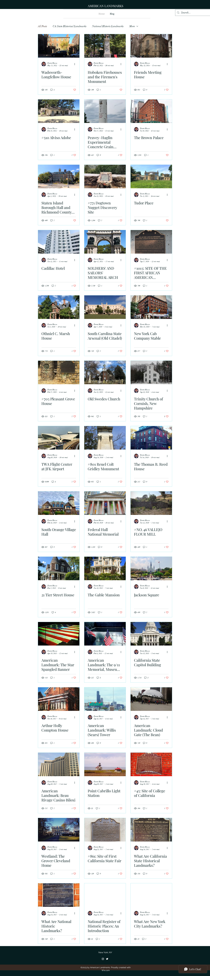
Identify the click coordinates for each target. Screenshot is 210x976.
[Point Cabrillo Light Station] (105, 764)
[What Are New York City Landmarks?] (151, 895)
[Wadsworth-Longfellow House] (58, 46)
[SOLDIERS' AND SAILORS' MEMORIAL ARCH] (105, 242)
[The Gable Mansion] (105, 568)
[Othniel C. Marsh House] (58, 307)
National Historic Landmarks (108, 26)
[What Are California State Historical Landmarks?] (151, 830)
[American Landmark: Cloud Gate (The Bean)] (151, 699)
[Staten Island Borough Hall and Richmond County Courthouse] (58, 176)
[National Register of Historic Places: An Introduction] (105, 895)
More (132, 26)
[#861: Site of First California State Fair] (105, 830)
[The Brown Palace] (151, 111)
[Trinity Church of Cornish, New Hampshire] (151, 372)
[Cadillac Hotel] (58, 242)
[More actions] (75, 64)
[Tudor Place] (151, 176)
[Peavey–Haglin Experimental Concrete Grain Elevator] (105, 111)
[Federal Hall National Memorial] (105, 503)
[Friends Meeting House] (151, 46)
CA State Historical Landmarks (69, 26)
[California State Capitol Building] (151, 634)
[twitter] (107, 958)
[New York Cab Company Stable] (151, 307)
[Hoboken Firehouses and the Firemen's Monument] (105, 46)
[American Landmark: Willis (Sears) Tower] (105, 699)
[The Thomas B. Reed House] (151, 438)
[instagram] (102, 958)
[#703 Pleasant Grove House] (58, 372)
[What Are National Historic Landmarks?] (58, 895)
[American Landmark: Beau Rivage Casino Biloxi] (58, 764)
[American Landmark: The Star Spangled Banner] (58, 634)
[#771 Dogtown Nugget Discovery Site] (105, 176)
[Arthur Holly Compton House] (58, 699)
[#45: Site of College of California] (151, 764)
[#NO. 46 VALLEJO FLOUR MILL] (151, 503)
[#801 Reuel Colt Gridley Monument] (105, 438)
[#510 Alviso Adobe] (58, 111)
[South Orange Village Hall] (58, 503)
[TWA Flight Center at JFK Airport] (58, 438)
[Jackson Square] (151, 568)
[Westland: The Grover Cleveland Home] (58, 830)
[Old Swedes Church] (105, 372)
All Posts (42, 26)
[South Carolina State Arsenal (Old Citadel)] (105, 307)
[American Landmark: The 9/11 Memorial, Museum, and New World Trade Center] (105, 634)
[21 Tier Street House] (58, 568)
